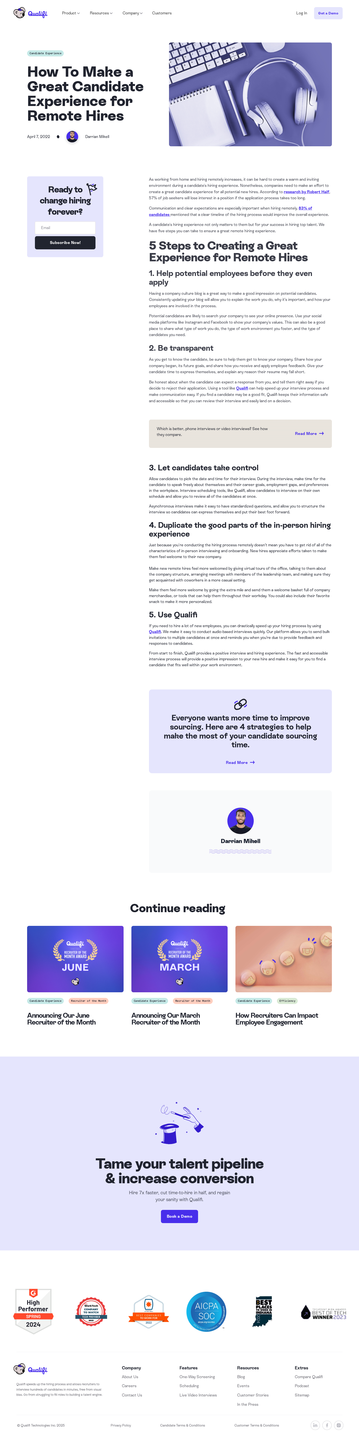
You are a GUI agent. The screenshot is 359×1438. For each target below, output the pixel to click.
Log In (301, 13)
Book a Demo (179, 1216)
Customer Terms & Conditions (256, 1425)
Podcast (302, 1386)
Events (243, 1386)
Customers (162, 13)
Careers (129, 1386)
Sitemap (302, 1395)
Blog (241, 1377)
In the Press (247, 1404)
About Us (130, 1377)
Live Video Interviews (198, 1395)
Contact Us (132, 1395)
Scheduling (189, 1386)
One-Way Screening (197, 1377)
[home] (30, 13)
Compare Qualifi (309, 1377)
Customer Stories (253, 1395)
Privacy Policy (121, 1425)
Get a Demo (328, 13)
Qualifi (242, 388)
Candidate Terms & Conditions (182, 1425)
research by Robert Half (306, 192)
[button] (70, 13)
